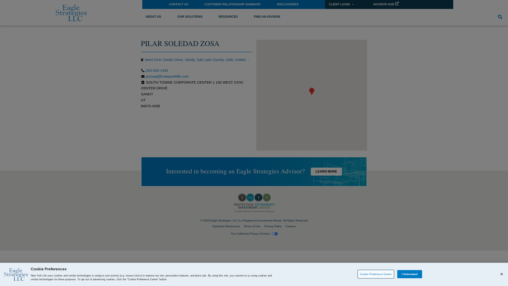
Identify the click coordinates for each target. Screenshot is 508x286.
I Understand (410, 273)
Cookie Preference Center (376, 273)
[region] (254, 274)
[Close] (501, 274)
